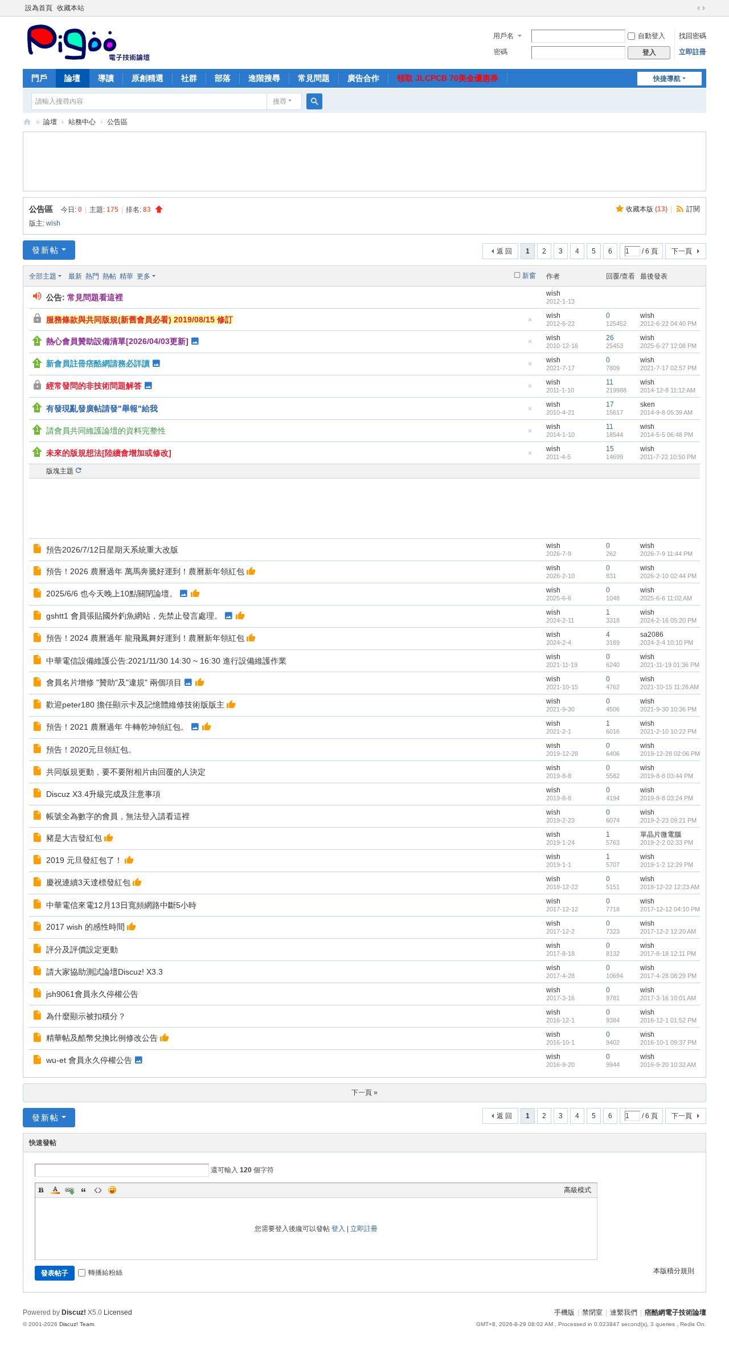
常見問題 (314, 78)
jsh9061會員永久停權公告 (92, 994)
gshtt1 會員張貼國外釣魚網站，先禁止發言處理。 (134, 615)
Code (98, 1190)
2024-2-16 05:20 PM (668, 620)
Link (69, 1190)
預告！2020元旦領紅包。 (91, 749)
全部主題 (42, 276)
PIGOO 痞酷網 (27, 122)
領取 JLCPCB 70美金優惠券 (447, 78)
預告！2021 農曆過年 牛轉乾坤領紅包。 (117, 726)
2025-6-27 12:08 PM (668, 345)
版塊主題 (59, 471)
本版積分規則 (673, 1271)
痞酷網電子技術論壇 (675, 1312)
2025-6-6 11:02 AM (666, 598)
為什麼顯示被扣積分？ (86, 1016)
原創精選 (147, 78)
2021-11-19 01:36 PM (669, 664)
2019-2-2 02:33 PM (666, 842)
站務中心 (82, 122)
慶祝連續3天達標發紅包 (88, 882)
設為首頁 (38, 8)
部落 (223, 78)
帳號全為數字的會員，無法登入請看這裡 (118, 816)
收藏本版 (646, 209)
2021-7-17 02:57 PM (668, 368)
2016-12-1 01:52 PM (668, 1020)
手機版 (564, 1312)
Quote (83, 1190)
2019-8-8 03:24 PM (666, 798)
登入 (338, 1229)
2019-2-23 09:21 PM (668, 820)
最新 (75, 276)
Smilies (112, 1190)
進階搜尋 (264, 78)
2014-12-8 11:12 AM (667, 390)
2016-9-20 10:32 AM (668, 1064)
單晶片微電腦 (660, 834)
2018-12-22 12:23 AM (669, 886)
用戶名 (503, 36)
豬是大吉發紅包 (74, 837)
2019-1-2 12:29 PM (666, 864)
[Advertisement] (364, 160)
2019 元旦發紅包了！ (84, 860)
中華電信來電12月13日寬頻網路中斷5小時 (121, 905)
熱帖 (109, 276)
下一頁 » (364, 1093)
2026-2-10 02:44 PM (668, 575)
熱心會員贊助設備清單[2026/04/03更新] (117, 341)
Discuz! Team (76, 1324)
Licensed (118, 1312)
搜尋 (279, 101)
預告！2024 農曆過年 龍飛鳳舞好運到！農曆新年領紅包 (145, 638)
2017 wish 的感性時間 (85, 926)
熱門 (92, 276)
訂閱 (693, 209)
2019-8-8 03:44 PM (666, 775)
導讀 (106, 78)
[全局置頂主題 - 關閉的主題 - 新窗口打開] (38, 320)
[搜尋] (314, 101)
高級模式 (577, 1190)
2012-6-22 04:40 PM (668, 323)
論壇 (72, 78)
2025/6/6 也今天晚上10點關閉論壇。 (111, 593)
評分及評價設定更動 (82, 949)
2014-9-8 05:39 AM (666, 412)
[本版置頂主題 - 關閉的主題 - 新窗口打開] (38, 387)
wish (53, 223)
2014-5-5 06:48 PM (666, 434)
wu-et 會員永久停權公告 (89, 1060)
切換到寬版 (701, 8)
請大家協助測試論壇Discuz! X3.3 (104, 971)
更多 (143, 276)
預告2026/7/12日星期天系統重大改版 (112, 549)
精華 (126, 276)
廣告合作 (363, 78)
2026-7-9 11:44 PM (666, 553)
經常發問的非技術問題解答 (94, 385)
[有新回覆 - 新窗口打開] (38, 550)
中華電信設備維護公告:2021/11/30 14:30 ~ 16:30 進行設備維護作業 (166, 660)
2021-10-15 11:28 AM (669, 687)
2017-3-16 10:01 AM (668, 998)
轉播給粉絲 (105, 1273)
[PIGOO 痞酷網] (87, 42)
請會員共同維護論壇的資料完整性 (106, 430)
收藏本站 (70, 8)
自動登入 (651, 36)
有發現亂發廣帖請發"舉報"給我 (102, 408)
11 (609, 382)
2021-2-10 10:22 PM (668, 731)
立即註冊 (692, 52)
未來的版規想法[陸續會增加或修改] (108, 452)
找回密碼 (692, 36)
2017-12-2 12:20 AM (668, 931)
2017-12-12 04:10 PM (670, 909)
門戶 (39, 78)
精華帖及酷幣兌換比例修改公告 (102, 1037)
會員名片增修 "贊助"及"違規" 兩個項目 (114, 682)
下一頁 (681, 251)
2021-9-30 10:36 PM (668, 709)
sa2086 (652, 635)
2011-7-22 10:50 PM (668, 456)
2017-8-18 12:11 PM (668, 953)
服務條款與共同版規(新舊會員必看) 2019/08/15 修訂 (139, 319)
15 (610, 449)
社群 (189, 78)
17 (610, 404)
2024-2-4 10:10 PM (666, 642)
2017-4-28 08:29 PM (668, 975)
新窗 (529, 276)
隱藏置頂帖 (529, 323)
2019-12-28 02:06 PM (670, 753)
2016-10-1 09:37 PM (668, 1042)
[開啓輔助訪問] (690, 8)
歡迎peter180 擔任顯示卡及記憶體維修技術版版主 (135, 704)
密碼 (500, 52)
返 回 (504, 251)
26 (610, 338)
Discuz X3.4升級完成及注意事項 (103, 794)
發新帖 (45, 250)
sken (647, 404)
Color (55, 1190)
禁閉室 (592, 1312)
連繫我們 (623, 1312)
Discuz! (74, 1312)
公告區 (117, 122)
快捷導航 (667, 79)
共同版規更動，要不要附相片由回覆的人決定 (126, 771)
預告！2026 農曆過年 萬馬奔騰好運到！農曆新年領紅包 (145, 571)
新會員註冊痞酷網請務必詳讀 (98, 363)
